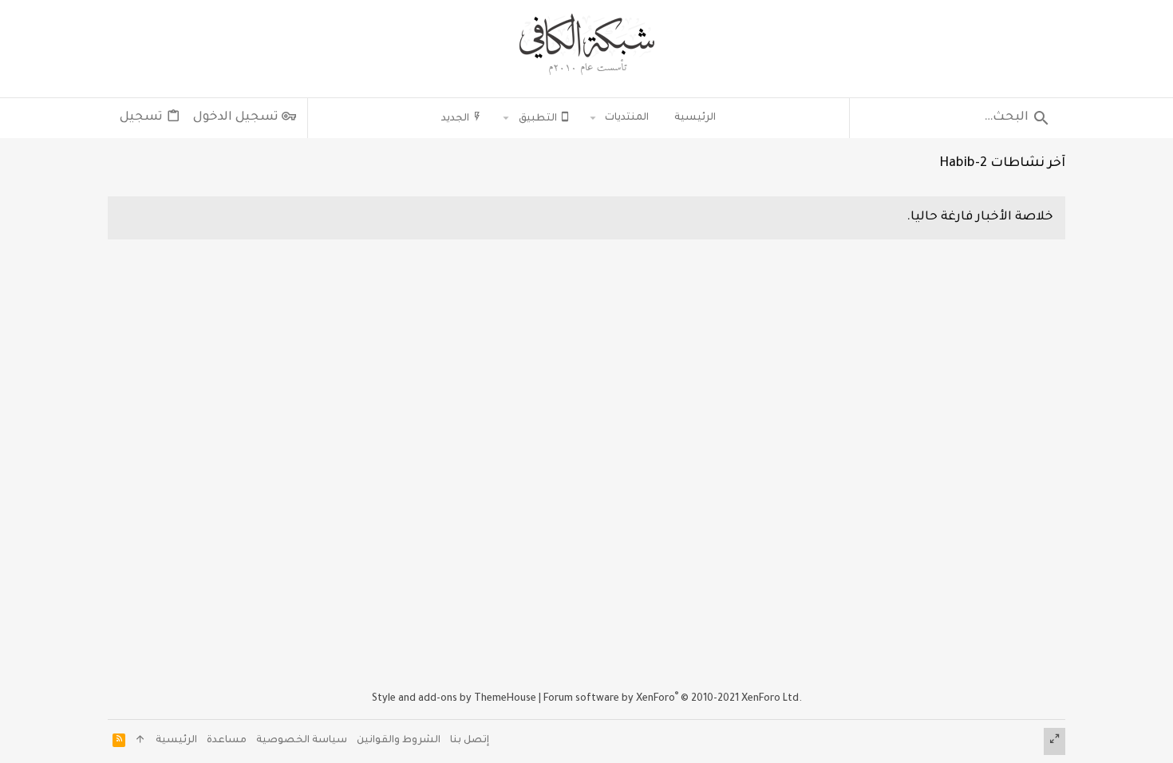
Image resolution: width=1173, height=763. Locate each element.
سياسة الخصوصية (301, 740)
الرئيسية (176, 740)
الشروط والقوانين (398, 740)
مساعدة (227, 740)
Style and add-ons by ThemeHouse (454, 699)
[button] (593, 118)
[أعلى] (140, 742)
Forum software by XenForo (672, 699)
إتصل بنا (469, 740)
